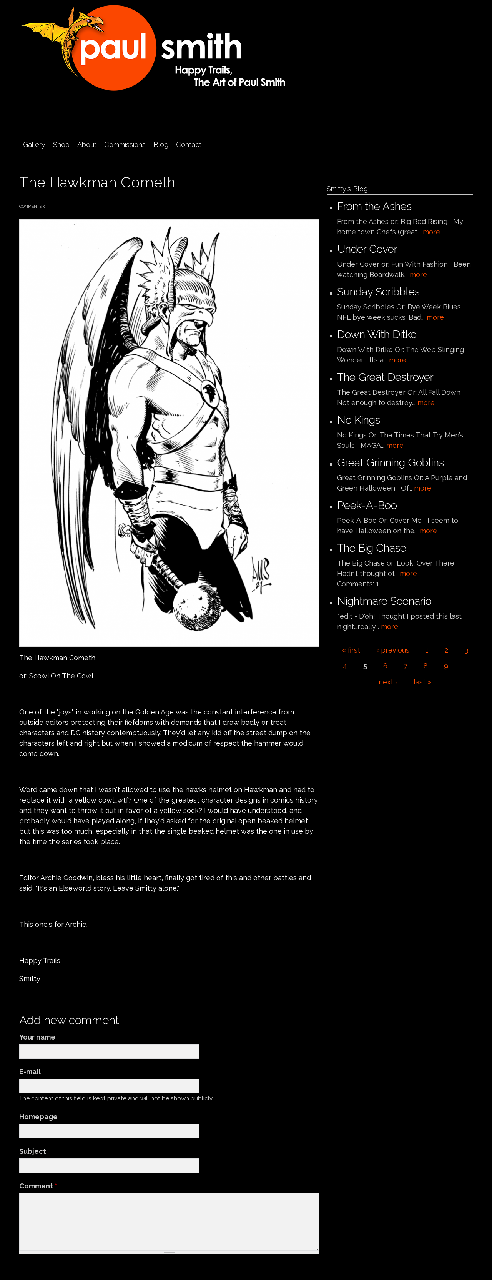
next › (388, 682)
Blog (160, 144)
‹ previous (392, 650)
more (431, 232)
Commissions (125, 144)
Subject (32, 1151)
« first (351, 650)
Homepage (38, 1117)
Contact (188, 144)
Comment (38, 1186)
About (86, 144)
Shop (61, 144)
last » (422, 682)
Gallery (34, 144)
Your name (37, 1037)
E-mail (30, 1072)
